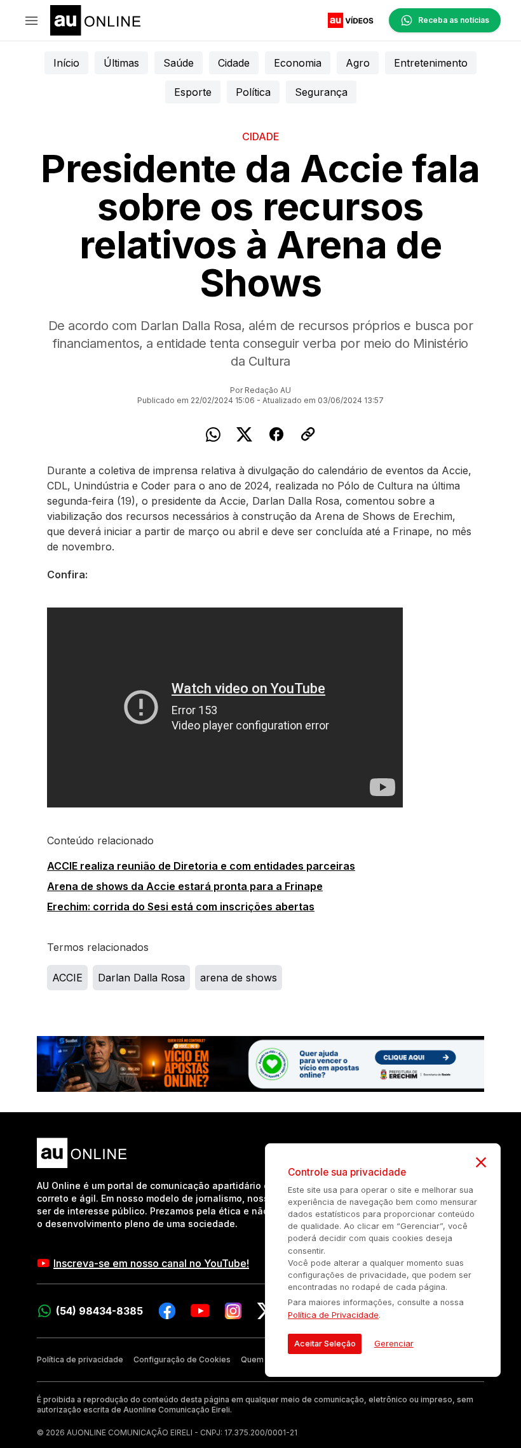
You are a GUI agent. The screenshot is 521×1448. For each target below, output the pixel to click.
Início (66, 62)
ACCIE (67, 977)
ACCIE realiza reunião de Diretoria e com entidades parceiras (201, 866)
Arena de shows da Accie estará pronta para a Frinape (185, 886)
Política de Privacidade (333, 1315)
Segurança (321, 92)
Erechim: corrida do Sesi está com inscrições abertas (181, 906)
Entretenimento (431, 62)
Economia (297, 62)
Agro (358, 62)
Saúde (178, 62)
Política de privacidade (80, 1359)
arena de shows (238, 977)
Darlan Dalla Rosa (141, 977)
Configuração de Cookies (182, 1359)
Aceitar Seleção (325, 1343)
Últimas (121, 62)
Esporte (193, 92)
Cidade (234, 62)
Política (253, 92)
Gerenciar (394, 1343)
